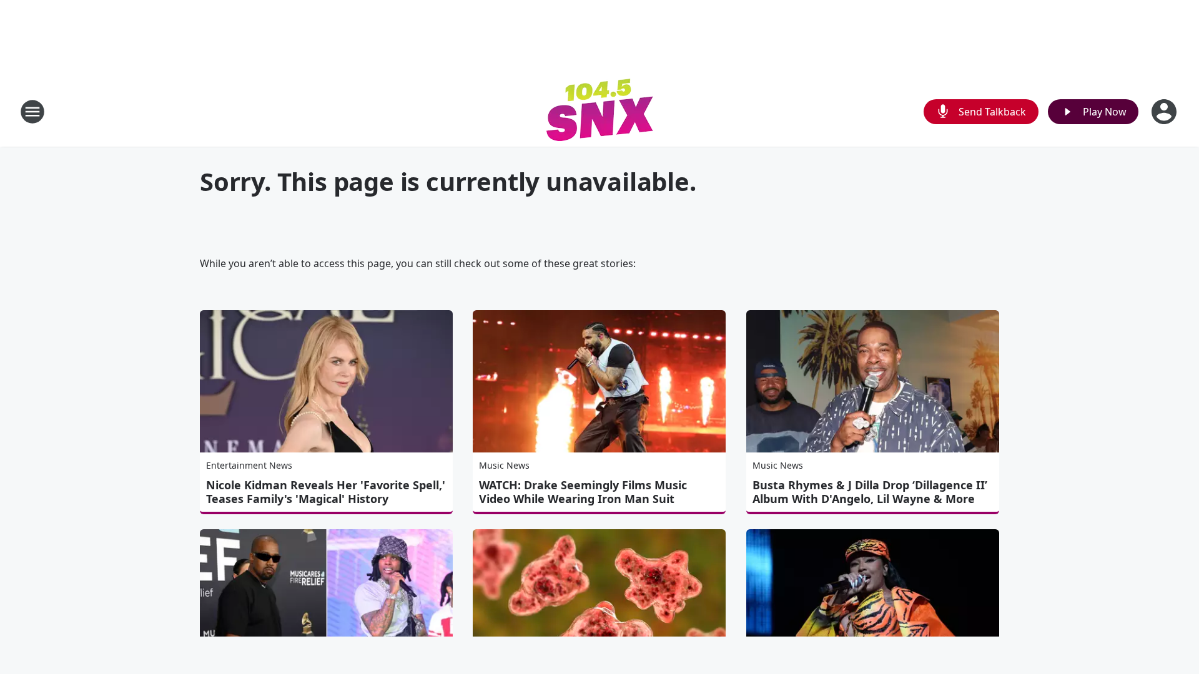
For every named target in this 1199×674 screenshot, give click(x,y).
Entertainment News (249, 465)
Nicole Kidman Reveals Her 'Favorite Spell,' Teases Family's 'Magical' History (325, 492)
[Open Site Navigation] (32, 111)
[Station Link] (599, 111)
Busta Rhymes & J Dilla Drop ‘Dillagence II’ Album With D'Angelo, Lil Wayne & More (869, 492)
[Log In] (1165, 111)
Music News (504, 465)
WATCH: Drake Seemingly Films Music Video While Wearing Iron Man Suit (583, 492)
